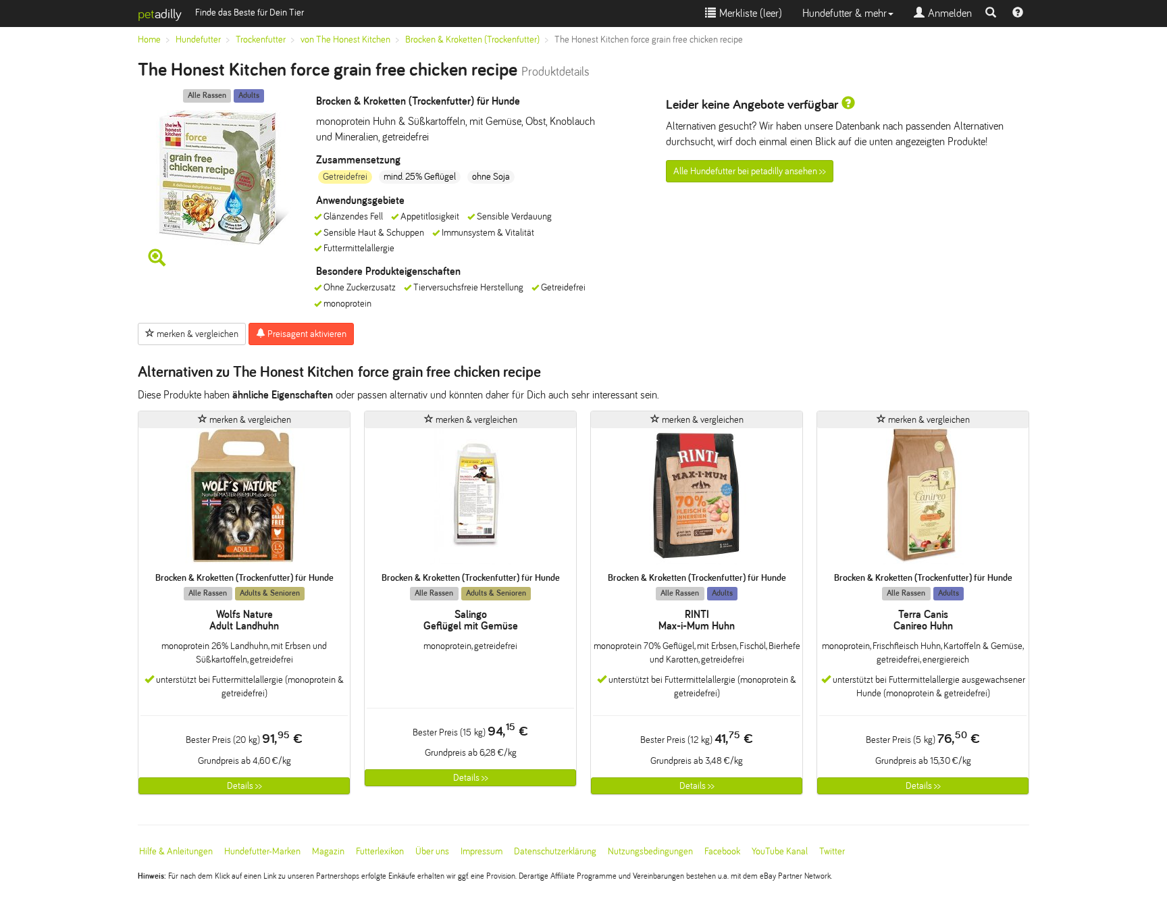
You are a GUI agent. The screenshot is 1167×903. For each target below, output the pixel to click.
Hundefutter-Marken (262, 851)
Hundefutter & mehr (844, 13)
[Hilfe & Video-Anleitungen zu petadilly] (1017, 13)
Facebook (722, 851)
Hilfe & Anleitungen (176, 851)
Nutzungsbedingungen (650, 851)
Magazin (328, 851)
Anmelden (948, 13)
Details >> (244, 786)
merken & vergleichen (196, 334)
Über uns (432, 851)
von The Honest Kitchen (345, 39)
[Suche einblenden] (990, 13)
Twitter (832, 851)
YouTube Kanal (780, 851)
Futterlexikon (380, 851)
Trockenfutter (261, 39)
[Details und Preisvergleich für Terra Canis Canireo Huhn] (923, 500)
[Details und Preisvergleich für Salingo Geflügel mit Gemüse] (470, 500)
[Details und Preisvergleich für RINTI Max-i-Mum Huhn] (696, 500)
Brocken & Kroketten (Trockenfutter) (472, 39)
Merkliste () (749, 13)
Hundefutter (198, 39)
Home (149, 39)
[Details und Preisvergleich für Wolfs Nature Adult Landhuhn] (244, 500)
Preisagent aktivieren (305, 334)
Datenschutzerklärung (555, 851)
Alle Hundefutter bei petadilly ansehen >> (749, 171)
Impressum (481, 851)
